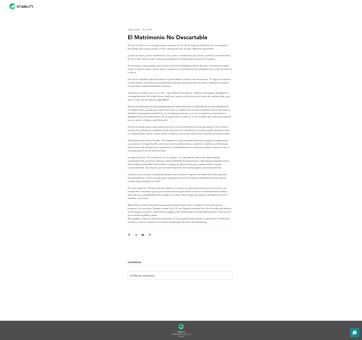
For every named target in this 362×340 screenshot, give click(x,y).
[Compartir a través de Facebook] (129, 234)
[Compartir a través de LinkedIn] (143, 234)
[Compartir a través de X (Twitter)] (136, 234)
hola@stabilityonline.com (181, 334)
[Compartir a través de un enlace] (149, 234)
